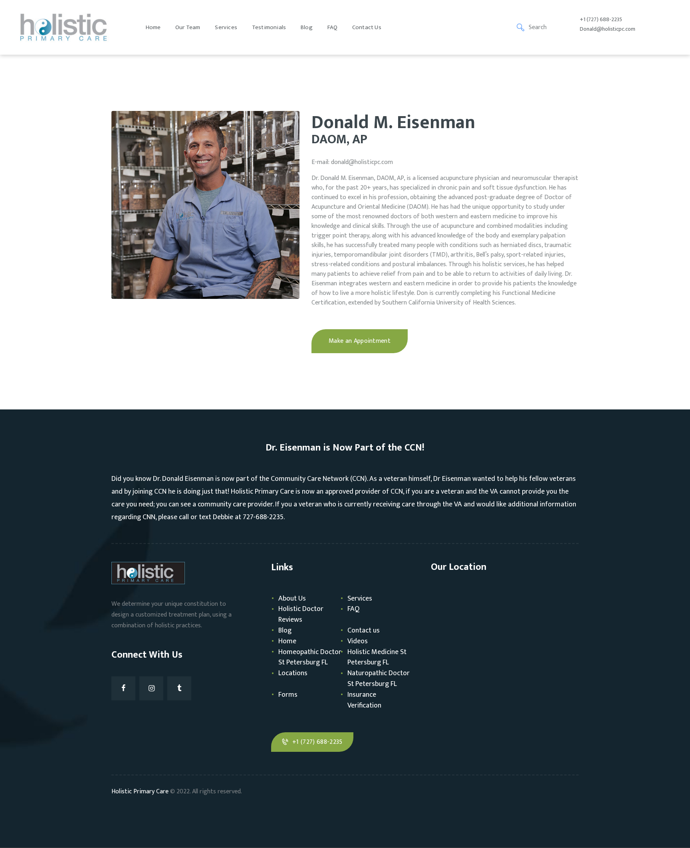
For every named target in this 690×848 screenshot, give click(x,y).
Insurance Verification (364, 700)
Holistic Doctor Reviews (300, 614)
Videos (357, 641)
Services (359, 599)
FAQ (353, 609)
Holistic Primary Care (140, 791)
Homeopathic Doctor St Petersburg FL (309, 657)
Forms (287, 695)
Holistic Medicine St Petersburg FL (376, 657)
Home (287, 641)
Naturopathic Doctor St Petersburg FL (378, 678)
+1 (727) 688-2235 (601, 19)
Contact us (363, 630)
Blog (284, 630)
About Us (292, 599)
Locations (292, 673)
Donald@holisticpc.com (607, 29)
